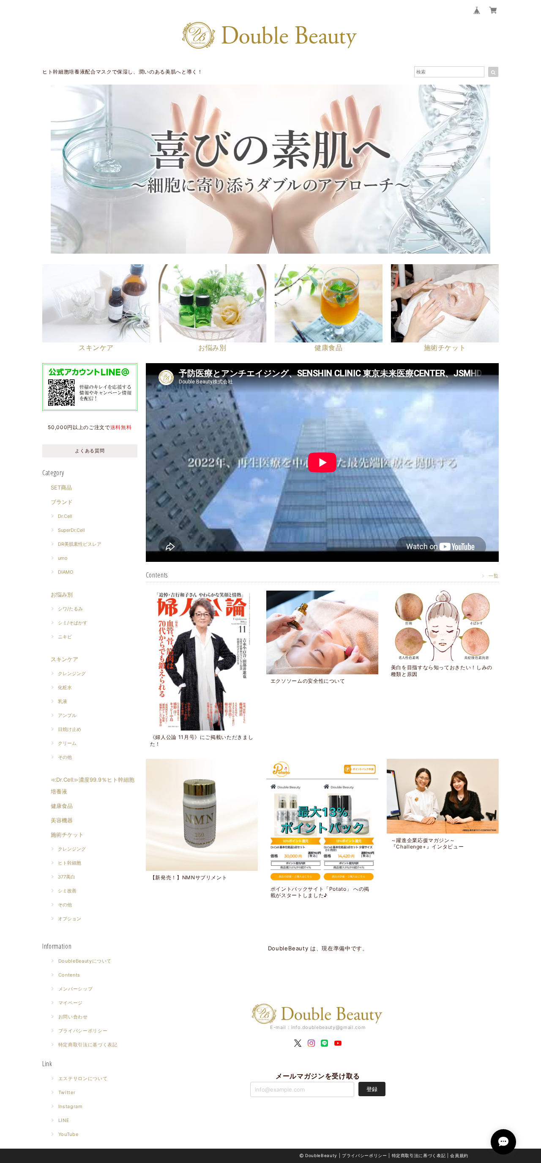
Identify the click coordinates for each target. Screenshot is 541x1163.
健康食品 (62, 805)
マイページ (70, 1003)
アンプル (67, 715)
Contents (69, 975)
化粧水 (65, 687)
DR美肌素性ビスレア (79, 544)
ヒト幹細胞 (69, 863)
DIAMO (65, 572)
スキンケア (64, 659)
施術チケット (67, 834)
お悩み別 (62, 594)
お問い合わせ (73, 1017)
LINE (64, 1120)
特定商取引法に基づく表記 (87, 1045)
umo (63, 558)
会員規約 (459, 1155)
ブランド (62, 501)
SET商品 (61, 487)
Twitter (67, 1092)
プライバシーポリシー (83, 1031)
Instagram (70, 1106)
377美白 (66, 877)
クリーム (67, 743)
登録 (371, 1089)
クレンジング (72, 673)
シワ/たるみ (70, 609)
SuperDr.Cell (71, 530)
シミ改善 (67, 891)
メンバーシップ (75, 989)
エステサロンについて (83, 1078)
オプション (69, 919)
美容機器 (62, 820)
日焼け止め (69, 729)
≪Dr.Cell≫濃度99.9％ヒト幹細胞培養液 (92, 785)
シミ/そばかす (72, 623)
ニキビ (65, 637)
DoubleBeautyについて (85, 961)
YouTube (68, 1134)
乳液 (62, 701)
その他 (65, 757)
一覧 (493, 575)
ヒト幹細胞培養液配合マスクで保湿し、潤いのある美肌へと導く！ (122, 71)
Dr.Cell (65, 516)
